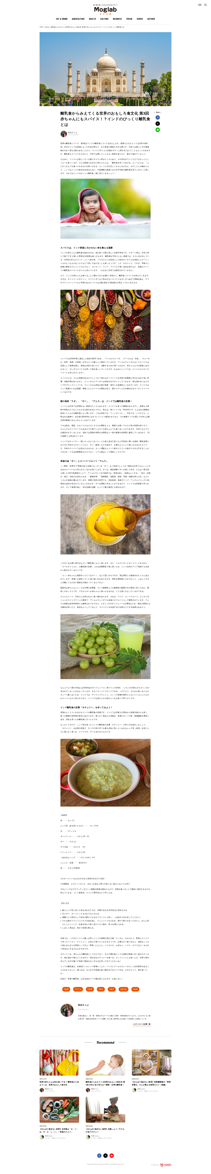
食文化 (124, 989)
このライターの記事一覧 (142, 1024)
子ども (78, 989)
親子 (112, 989)
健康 (67, 989)
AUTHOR (151, 18)
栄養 (90, 989)
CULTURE (104, 18)
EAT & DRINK (61, 18)
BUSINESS (117, 18)
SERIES (140, 18)
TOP (41, 27)
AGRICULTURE (78, 18)
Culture (47, 27)
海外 (101, 989)
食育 (136, 989)
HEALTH (92, 18)
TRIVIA (129, 18)
